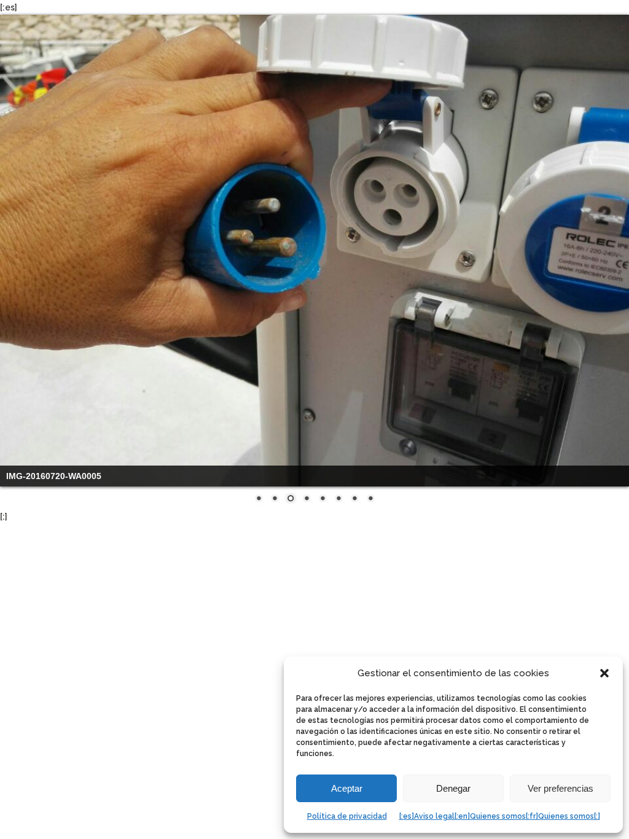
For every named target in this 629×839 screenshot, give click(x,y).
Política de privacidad (347, 816)
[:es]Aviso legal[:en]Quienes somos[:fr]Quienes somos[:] (499, 816)
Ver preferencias (560, 788)
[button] (604, 673)
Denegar (453, 788)
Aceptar (346, 788)
